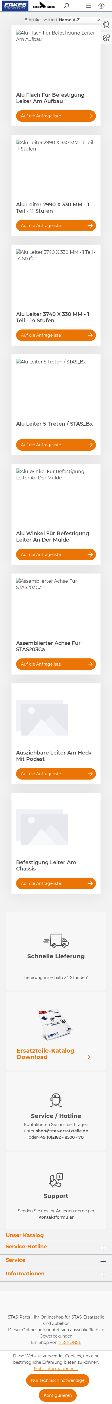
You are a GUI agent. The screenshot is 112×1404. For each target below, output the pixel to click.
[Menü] (88, 6)
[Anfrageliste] (101, 6)
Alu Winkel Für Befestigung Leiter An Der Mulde (52, 536)
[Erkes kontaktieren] (106, 37)
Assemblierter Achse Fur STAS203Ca (48, 646)
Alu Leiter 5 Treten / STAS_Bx (54, 424)
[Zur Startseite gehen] (15, 6)
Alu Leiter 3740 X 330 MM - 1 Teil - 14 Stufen (52, 317)
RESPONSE (70, 1342)
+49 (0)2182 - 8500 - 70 (61, 1137)
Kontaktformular (56, 1217)
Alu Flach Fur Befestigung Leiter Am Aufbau (50, 98)
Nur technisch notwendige (57, 1380)
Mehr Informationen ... (56, 1368)
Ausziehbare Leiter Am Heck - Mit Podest (55, 756)
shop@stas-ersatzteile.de (62, 1131)
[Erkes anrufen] (106, 24)
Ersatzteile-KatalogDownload (45, 1053)
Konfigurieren (58, 1395)
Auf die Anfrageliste (41, 116)
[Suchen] (66, 6)
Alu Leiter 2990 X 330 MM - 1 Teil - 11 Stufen (52, 207)
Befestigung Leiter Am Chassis (46, 865)
